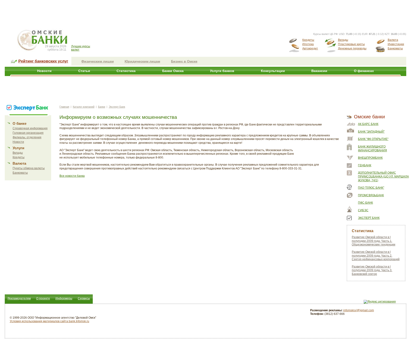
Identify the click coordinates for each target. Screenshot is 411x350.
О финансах (364, 71)
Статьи (84, 71)
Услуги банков (222, 71)
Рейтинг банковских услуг (43, 61)
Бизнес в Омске (184, 61)
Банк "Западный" (371, 131)
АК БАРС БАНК (368, 124)
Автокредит (310, 48)
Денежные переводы (352, 48)
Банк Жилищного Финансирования (372, 148)
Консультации (273, 71)
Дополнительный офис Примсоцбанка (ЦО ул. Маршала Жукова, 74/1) (383, 176)
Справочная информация (30, 128)
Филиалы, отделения (27, 137)
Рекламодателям (19, 298)
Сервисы (84, 298)
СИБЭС (363, 210)
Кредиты (308, 40)
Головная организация (28, 132)
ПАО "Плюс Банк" (371, 187)
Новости (44, 71)
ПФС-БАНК (365, 202)
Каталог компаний (83, 106)
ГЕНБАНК (364, 165)
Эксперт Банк (117, 106)
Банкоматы (395, 48)
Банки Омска (173, 71)
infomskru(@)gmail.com (358, 310)
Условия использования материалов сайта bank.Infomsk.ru (49, 321)
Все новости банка (72, 175)
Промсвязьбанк (371, 195)
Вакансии (319, 71)
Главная (64, 106)
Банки (101, 106)
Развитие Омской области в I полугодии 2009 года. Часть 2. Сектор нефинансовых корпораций (376, 255)
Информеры (63, 298)
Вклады (343, 40)
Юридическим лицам (142, 61)
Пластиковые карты (351, 44)
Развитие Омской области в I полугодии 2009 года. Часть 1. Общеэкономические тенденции (373, 240)
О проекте (43, 298)
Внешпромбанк (370, 157)
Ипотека (308, 44)
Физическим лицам (97, 61)
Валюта (393, 40)
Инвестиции (396, 44)
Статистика (126, 71)
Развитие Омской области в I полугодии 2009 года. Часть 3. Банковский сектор (372, 270)
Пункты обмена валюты (29, 168)
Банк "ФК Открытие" (373, 139)
